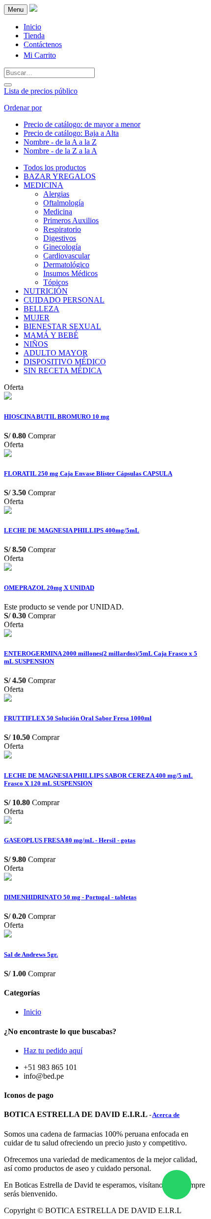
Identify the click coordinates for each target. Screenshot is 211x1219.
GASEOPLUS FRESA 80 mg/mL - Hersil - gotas (69, 840)
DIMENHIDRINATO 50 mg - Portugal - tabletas (70, 897)
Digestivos (59, 238)
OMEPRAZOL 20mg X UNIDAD (49, 587)
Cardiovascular (66, 256)
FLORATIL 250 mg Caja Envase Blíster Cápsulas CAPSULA (88, 473)
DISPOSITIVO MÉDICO (65, 361)
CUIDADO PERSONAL (64, 300)
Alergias (56, 194)
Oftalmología (63, 203)
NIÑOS (36, 344)
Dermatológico (66, 264)
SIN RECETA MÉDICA (63, 370)
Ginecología (62, 247)
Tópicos (55, 282)
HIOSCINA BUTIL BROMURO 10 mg (56, 416)
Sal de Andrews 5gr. (31, 954)
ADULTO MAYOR (56, 353)
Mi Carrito (40, 55)
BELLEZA (41, 309)
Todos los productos (55, 167)
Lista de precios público (41, 91)
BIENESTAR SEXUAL (62, 326)
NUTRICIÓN (46, 291)
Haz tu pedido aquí (53, 1050)
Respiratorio (62, 229)
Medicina (57, 211)
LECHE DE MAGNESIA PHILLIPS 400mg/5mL (71, 530)
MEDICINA (43, 185)
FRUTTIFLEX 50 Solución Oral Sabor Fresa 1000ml (78, 718)
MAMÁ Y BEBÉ (51, 335)
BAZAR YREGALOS (60, 176)
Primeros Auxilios (71, 220)
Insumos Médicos (70, 273)
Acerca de (166, 1114)
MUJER (37, 317)
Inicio (32, 1012)
